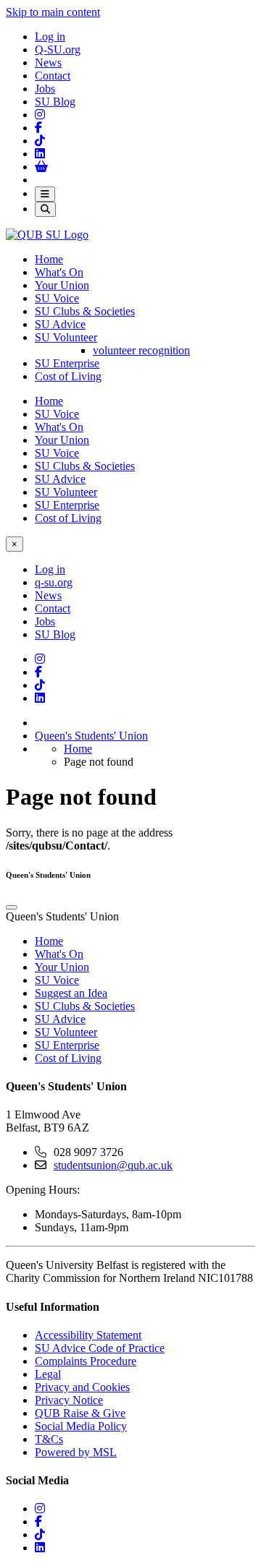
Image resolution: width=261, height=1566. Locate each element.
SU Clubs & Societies (85, 311)
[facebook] (38, 1521)
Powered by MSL (76, 1452)
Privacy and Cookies (82, 1387)
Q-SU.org (57, 49)
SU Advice (60, 324)
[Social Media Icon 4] (40, 685)
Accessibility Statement (88, 1335)
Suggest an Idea (71, 993)
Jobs (45, 88)
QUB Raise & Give (80, 1413)
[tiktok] (40, 1534)
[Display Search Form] (45, 209)
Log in (50, 36)
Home (49, 259)
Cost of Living (68, 376)
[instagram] (40, 1508)
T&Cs (49, 1439)
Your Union (62, 285)
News (48, 62)
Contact (52, 75)
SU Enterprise (67, 363)
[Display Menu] (45, 194)
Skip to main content (53, 12)
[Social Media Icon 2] (40, 153)
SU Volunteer (66, 337)
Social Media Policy (81, 1426)
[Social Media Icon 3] (40, 114)
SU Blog (55, 101)
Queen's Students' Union (91, 735)
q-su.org (53, 582)
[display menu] (11, 907)
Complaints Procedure (85, 1361)
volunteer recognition (141, 350)
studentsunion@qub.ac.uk (113, 1165)
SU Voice (57, 298)
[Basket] (41, 167)
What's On (59, 272)
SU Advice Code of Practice (100, 1348)
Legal (48, 1374)
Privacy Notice (69, 1400)
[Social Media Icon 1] (38, 127)
